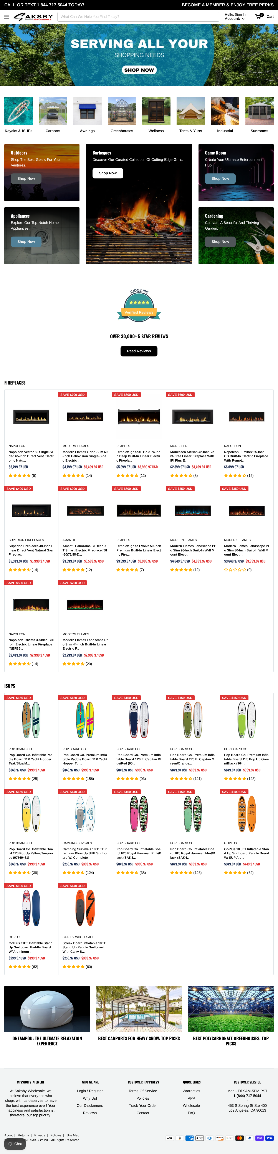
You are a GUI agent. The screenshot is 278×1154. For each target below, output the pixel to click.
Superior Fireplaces (26, 540)
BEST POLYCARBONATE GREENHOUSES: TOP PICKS (231, 1041)
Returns (23, 1135)
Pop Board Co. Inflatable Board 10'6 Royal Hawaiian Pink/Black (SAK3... (138, 853)
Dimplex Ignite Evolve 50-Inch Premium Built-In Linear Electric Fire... (138, 550)
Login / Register (90, 1091)
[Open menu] (6, 16)
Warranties (191, 1091)
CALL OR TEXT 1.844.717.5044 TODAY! (44, 4)
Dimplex (123, 446)
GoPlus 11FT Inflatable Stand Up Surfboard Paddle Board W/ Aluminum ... (31, 947)
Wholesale (191, 1106)
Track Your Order (143, 1106)
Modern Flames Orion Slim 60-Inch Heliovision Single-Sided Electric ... (85, 456)
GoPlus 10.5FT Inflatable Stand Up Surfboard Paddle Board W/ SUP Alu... (246, 853)
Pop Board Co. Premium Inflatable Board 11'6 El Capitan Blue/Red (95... (138, 759)
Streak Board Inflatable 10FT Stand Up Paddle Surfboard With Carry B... (84, 947)
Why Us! (90, 1098)
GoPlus (230, 843)
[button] (20, 476)
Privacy (39, 1135)
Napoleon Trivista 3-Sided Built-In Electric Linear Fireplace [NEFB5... (31, 644)
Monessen (178, 446)
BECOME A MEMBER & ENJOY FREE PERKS (228, 4)
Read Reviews (139, 351)
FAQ (191, 1113)
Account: (233, 19)
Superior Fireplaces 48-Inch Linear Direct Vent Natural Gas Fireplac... (31, 550)
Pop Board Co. (21, 749)
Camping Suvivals (77, 843)
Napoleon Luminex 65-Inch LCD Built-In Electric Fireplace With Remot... (246, 456)
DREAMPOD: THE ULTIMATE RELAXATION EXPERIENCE (47, 1041)
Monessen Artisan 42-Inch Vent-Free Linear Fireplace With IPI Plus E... (192, 456)
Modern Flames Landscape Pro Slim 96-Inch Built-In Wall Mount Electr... (192, 550)
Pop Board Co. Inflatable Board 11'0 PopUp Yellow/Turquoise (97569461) (31, 853)
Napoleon (17, 446)
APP (191, 1098)
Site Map (73, 1135)
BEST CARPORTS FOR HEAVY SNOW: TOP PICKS (139, 1038)
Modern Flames (76, 446)
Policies (142, 1098)
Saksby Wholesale (78, 937)
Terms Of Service (143, 1091)
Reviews (90, 1113)
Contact (143, 1113)
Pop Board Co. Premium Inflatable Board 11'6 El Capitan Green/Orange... (192, 759)
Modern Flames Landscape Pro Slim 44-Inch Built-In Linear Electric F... (85, 644)
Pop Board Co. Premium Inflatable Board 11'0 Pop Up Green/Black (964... (246, 759)
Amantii (69, 540)
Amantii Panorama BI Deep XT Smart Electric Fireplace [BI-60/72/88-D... (85, 550)
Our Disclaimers (90, 1106)
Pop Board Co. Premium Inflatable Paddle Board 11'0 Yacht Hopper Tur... (85, 759)
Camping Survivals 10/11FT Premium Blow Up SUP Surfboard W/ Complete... (85, 853)
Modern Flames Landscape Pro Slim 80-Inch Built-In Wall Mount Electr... (246, 550)
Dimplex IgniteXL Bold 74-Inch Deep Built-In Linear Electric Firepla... (138, 456)
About (8, 1135)
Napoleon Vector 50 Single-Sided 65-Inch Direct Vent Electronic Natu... (31, 456)
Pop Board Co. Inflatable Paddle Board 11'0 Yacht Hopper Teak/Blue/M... (31, 759)
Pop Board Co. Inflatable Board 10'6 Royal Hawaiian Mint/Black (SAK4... (192, 853)
